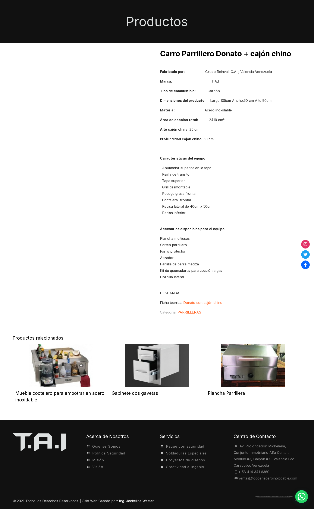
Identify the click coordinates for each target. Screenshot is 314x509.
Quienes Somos (106, 446)
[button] (301, 496)
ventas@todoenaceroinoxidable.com (267, 478)
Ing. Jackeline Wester (136, 501)
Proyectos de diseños (185, 460)
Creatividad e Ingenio (185, 467)
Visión (97, 467)
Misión (98, 460)
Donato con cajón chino (202, 302)
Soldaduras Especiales (186, 453)
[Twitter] (305, 254)
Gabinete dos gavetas (135, 393)
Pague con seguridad (185, 446)
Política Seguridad (108, 453)
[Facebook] (305, 264)
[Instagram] (305, 244)
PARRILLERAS (189, 312)
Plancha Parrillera (226, 393)
